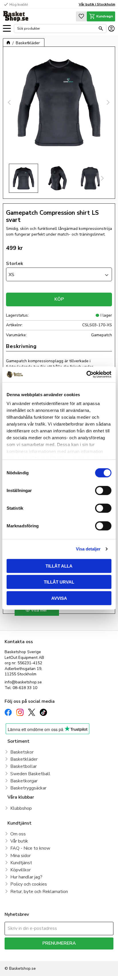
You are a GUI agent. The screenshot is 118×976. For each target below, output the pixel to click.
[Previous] (10, 102)
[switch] (103, 490)
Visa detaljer (88, 548)
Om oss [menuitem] (18, 834)
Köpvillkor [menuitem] (20, 870)
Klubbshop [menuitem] (21, 808)
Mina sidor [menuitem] (20, 856)
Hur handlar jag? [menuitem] (26, 877)
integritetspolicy (96, 953)
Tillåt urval (59, 582)
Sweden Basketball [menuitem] (30, 774)
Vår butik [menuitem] (19, 841)
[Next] (108, 102)
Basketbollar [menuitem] (23, 766)
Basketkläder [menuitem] (24, 759)
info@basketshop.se (23, 682)
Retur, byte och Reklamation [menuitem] (39, 891)
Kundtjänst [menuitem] (21, 863)
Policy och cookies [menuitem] (28, 884)
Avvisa (59, 598)
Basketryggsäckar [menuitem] (28, 788)
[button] (7, 29)
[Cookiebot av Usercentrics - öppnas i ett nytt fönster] (86, 374)
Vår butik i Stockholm (97, 4)
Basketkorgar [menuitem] (24, 781)
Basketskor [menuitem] (22, 752)
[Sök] (101, 29)
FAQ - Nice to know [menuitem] (30, 848)
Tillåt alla (59, 565)
